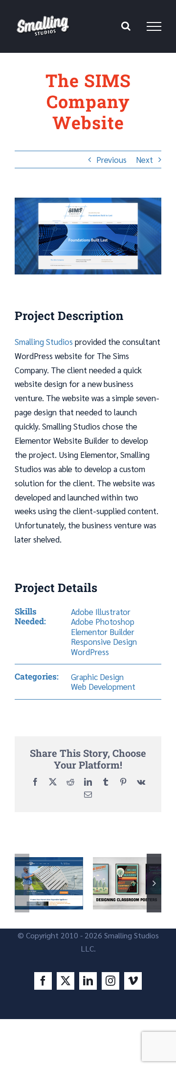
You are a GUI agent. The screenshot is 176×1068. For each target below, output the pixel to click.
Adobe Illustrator (101, 611)
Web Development (103, 686)
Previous (111, 159)
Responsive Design (104, 641)
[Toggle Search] (126, 26)
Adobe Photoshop (102, 621)
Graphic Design (97, 676)
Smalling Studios (44, 341)
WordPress (90, 651)
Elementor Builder (102, 631)
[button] (22, 883)
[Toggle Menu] (154, 26)
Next (144, 159)
